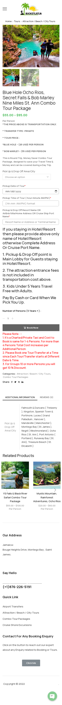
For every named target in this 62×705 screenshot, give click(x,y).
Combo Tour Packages (15, 377)
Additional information (20, 397)
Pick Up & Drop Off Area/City (19, 171)
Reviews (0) (46, 397)
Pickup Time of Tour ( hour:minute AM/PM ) (27, 197)
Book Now (32, 327)
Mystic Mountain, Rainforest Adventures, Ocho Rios (47, 497)
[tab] (20, 397)
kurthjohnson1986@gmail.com (22, 582)
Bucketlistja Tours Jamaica (41, 684)
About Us (27, 697)
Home (8, 21)
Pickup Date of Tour (14, 185)
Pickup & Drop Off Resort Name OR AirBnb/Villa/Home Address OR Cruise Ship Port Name (28, 213)
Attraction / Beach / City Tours (39, 21)
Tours (17, 21)
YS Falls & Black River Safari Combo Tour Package (15, 497)
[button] (7, 47)
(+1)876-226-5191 (17, 586)
